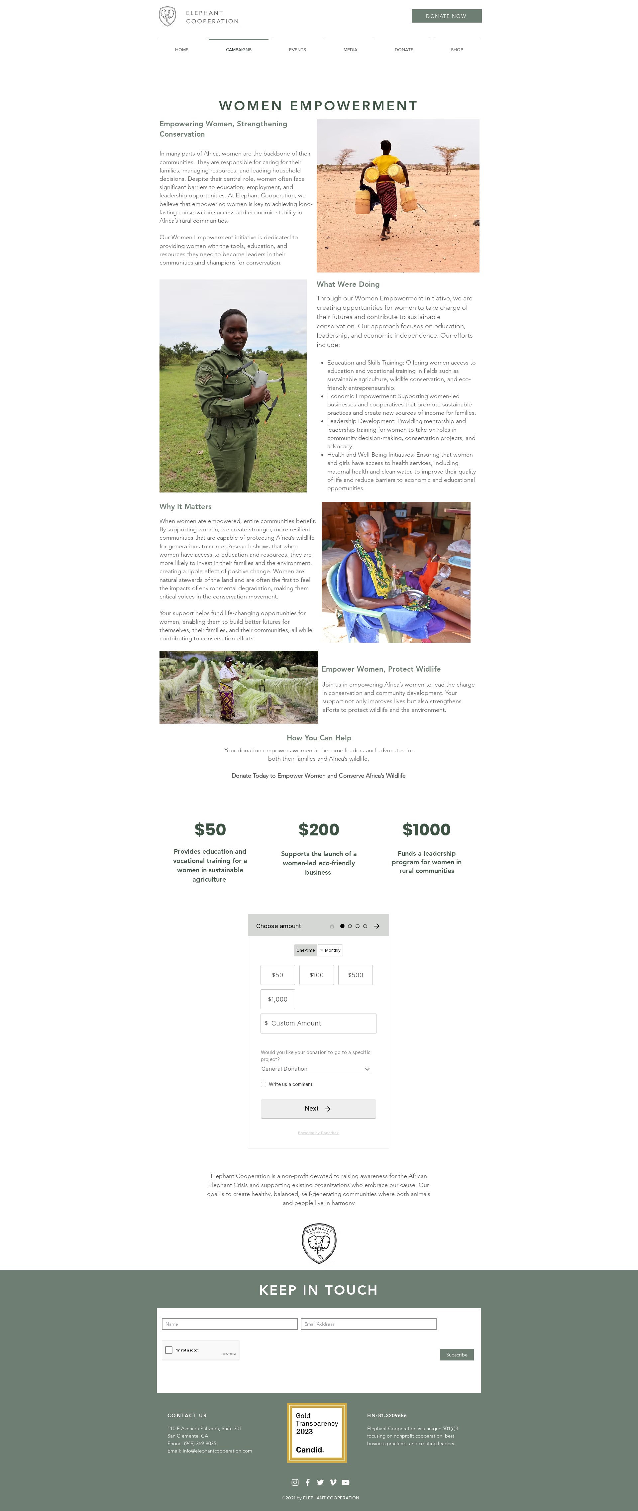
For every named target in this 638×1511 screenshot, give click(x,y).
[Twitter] (320, 1482)
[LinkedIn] (295, 1482)
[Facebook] (307, 1482)
